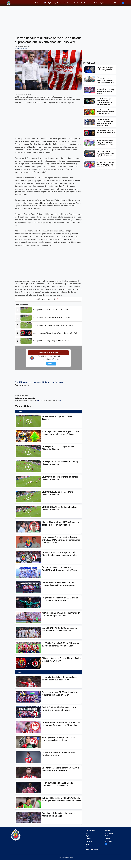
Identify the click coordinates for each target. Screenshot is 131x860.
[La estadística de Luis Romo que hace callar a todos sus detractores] (29, 681)
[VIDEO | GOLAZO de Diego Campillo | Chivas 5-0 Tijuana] (26, 341)
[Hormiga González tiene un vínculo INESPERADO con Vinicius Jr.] (29, 787)
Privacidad (117, 3)
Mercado (62, 3)
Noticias (107, 830)
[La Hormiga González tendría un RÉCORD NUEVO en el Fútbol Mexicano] (29, 772)
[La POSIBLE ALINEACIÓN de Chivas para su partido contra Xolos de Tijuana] (29, 647)
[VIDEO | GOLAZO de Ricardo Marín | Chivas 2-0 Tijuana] (26, 318)
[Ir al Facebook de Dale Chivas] (123, 3)
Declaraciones (39, 3)
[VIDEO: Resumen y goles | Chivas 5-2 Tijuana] (29, 421)
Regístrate (103, 3)
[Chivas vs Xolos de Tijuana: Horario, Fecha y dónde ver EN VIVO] (26, 333)
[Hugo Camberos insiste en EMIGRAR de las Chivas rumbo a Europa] (29, 602)
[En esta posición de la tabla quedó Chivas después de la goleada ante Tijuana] (29, 436)
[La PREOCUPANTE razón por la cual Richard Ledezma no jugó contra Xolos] (29, 557)
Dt (46, 3)
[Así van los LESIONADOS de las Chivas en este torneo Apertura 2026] (29, 617)
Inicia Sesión (94, 3)
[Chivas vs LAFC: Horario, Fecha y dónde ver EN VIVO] (90, 133)
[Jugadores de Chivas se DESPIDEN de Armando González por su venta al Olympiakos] (90, 143)
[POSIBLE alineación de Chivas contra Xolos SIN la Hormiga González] (29, 712)
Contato (110, 3)
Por (21, 49)
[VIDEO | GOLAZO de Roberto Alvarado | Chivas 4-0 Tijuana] (26, 325)
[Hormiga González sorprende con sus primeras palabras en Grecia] (29, 742)
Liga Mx (56, 3)
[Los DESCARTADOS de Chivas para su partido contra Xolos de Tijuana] (29, 632)
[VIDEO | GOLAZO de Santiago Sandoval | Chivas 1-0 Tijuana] (26, 310)
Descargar (51, 363)
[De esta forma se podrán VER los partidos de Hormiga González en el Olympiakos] (29, 727)
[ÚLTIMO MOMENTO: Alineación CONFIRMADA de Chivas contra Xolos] (29, 572)
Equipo (50, 3)
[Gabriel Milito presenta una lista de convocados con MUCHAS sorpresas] (29, 587)
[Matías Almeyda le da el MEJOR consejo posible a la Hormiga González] (29, 526)
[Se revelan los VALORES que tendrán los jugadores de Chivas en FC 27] (29, 697)
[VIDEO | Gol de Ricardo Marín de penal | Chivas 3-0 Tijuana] (29, 481)
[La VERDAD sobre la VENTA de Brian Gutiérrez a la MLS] (29, 757)
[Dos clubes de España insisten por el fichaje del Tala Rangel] (29, 817)
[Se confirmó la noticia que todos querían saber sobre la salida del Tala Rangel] (90, 164)
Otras (68, 3)
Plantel (74, 3)
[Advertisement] (65, 19)
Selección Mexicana (83, 3)
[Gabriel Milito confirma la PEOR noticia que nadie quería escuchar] (90, 69)
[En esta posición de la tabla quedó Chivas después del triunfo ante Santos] (90, 112)
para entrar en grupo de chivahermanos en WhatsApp (39, 382)
